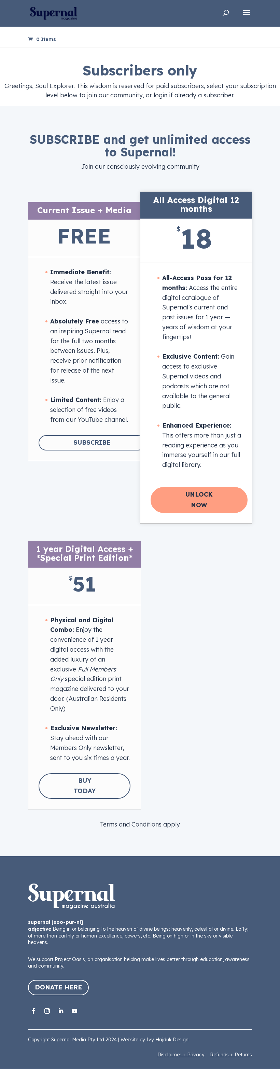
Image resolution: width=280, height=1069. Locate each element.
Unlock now (199, 499)
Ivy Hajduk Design (167, 1040)
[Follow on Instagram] (47, 1010)
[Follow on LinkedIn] (60, 1010)
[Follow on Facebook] (33, 1010)
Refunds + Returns (231, 1055)
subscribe (92, 442)
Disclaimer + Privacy (181, 1055)
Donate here (58, 987)
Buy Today (84, 786)
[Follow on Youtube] (74, 1010)
